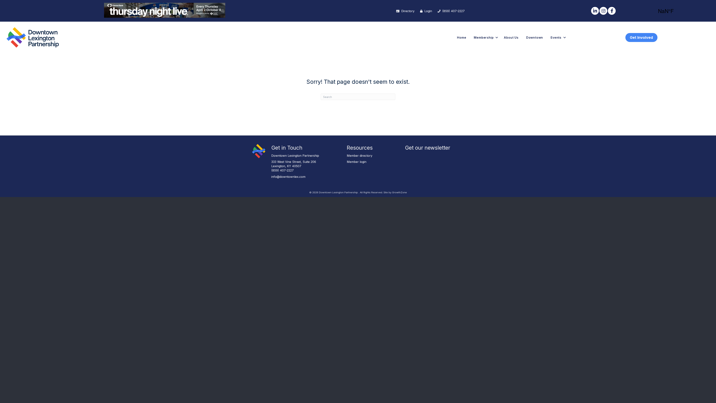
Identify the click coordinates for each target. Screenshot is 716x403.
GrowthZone (399, 192)
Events (556, 37)
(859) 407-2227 (282, 170)
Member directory (359, 155)
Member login (356, 162)
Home (461, 37)
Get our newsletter (427, 148)
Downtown (534, 37)
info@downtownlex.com (288, 177)
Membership (484, 37)
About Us (511, 37)
